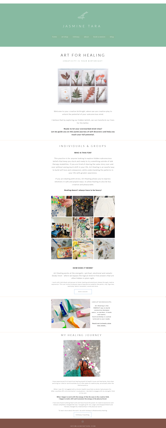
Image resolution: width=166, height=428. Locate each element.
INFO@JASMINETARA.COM (83, 426)
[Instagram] (82, 421)
